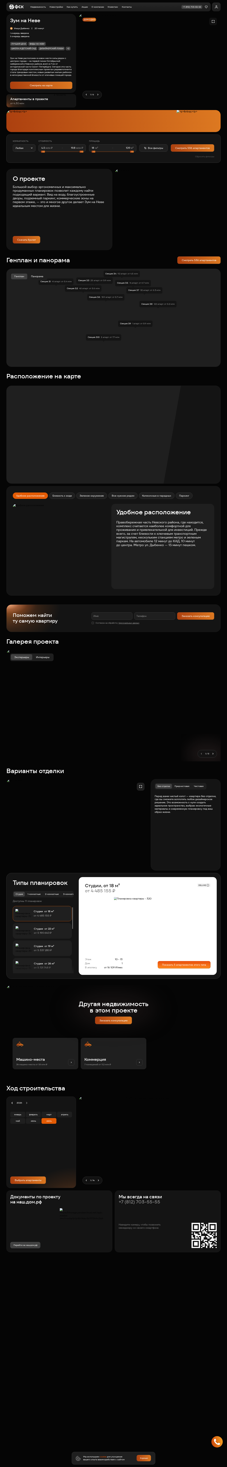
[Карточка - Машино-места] (45, 1053)
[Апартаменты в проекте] (41, 100)
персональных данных (128, 623)
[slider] (62, 152)
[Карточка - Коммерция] (113, 1053)
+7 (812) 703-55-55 (139, 1202)
